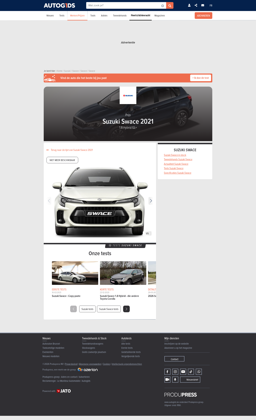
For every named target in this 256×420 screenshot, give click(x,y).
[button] (151, 201)
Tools (92, 15)
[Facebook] (167, 372)
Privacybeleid (71, 364)
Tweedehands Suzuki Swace (178, 159)
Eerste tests (127, 348)
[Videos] (167, 380)
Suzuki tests (87, 309)
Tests (61, 15)
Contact (174, 359)
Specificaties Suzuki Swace (177, 173)
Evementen (47, 352)
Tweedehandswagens (92, 343)
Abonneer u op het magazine (178, 348)
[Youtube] (183, 372)
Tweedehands (120, 15)
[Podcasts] (175, 380)
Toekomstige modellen (53, 348)
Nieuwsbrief (192, 379)
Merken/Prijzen (77, 15)
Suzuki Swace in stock (175, 155)
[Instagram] (175, 372)
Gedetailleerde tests (131, 352)
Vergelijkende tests (130, 356)
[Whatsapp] (199, 372)
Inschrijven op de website (176, 343)
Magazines (159, 15)
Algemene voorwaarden (90, 364)
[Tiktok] (191, 372)
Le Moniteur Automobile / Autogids (73, 381)
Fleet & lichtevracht (140, 15)
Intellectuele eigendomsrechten (127, 364)
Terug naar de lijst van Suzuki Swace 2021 (71, 150)
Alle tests (125, 343)
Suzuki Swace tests (108, 309)
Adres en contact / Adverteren (75, 377)
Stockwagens (88, 348)
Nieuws (50, 15)
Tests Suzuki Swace (173, 168)
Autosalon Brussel (51, 343)
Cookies (106, 364)
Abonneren (203, 15)
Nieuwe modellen (50, 356)
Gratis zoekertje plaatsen (94, 352)
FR (211, 5)
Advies (104, 15)
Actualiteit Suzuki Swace (176, 164)
